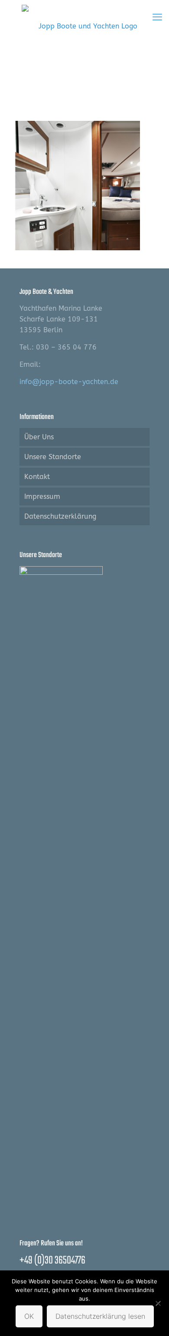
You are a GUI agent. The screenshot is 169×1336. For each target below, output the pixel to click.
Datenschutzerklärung (60, 516)
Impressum (42, 496)
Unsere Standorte (52, 457)
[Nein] (158, 1303)
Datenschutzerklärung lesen (100, 1316)
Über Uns (39, 437)
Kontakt (37, 477)
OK (29, 1316)
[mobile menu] (157, 17)
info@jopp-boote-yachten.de (69, 382)
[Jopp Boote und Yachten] (84, 25)
